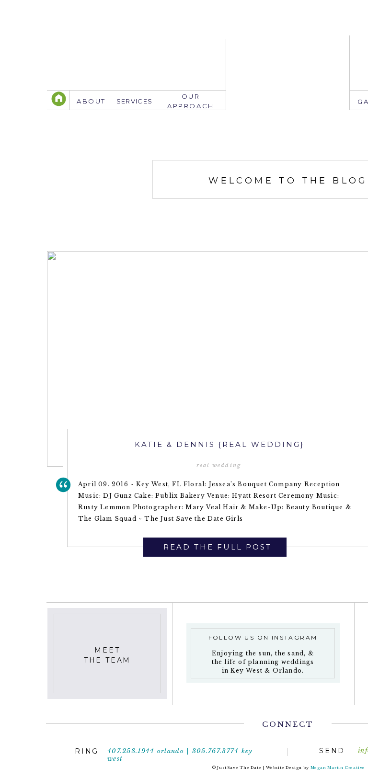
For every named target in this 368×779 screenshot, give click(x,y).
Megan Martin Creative (338, 767)
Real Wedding (218, 465)
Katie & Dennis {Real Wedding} (219, 444)
